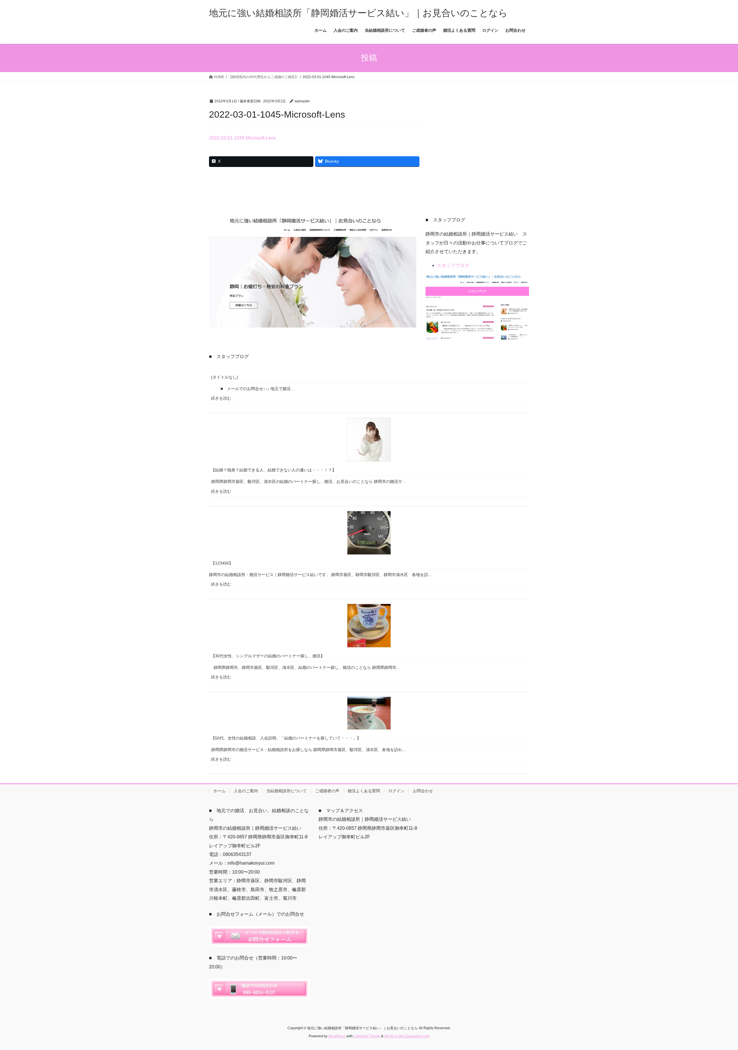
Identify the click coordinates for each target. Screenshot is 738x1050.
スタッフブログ (453, 265)
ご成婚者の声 (327, 791)
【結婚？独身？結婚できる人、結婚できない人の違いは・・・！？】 (273, 470)
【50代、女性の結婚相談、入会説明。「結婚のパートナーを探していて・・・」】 (286, 738)
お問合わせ (423, 791)
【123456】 (222, 563)
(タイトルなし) (224, 377)
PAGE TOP (716, 1013)
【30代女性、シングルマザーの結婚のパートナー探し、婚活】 (268, 656)
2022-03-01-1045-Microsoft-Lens (242, 138)
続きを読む (223, 400)
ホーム (219, 791)
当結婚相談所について (286, 791)
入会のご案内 (246, 791)
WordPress (337, 1036)
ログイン (396, 791)
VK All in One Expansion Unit (407, 1036)
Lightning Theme (367, 1036)
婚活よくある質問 (364, 791)
